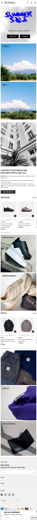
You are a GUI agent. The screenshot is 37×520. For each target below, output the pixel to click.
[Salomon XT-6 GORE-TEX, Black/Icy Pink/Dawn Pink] (26, 209)
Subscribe (33, 517)
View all (34, 197)
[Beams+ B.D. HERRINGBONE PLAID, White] (26, 325)
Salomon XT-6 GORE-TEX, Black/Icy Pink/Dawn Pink (24, 224)
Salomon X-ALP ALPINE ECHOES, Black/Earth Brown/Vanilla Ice (6, 225)
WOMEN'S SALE (12, 36)
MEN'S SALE (25, 36)
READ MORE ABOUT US (8, 191)
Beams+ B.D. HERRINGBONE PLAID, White (25, 340)
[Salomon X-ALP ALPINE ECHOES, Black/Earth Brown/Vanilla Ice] (9, 209)
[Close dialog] (35, 512)
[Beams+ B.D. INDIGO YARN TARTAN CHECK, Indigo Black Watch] (9, 325)
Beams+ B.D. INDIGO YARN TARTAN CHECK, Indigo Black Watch (8, 341)
